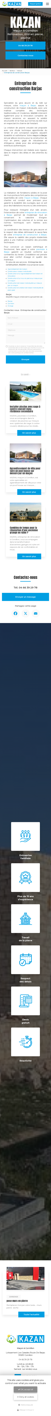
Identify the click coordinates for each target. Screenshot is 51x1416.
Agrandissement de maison (17, 269)
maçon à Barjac (28, 105)
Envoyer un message (25, 597)
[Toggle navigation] (47, 4)
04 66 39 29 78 (25, 45)
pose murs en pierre (17, 1301)
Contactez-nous (25, 55)
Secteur (12, 71)
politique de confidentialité (24, 352)
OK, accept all (26, 1389)
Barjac (19, 71)
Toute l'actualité (31, 1314)
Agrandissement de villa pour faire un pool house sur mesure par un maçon (25, 471)
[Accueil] (12, 3)
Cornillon (11, 303)
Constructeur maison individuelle (19, 271)
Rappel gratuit (35, 4)
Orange (10, 306)
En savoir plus (29, 433)
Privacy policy (26, 1410)
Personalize (26, 1405)
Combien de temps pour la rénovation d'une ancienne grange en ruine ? (24, 530)
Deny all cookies (26, 1397)
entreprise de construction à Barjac (30, 235)
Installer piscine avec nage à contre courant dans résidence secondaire (25, 409)
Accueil (4, 71)
